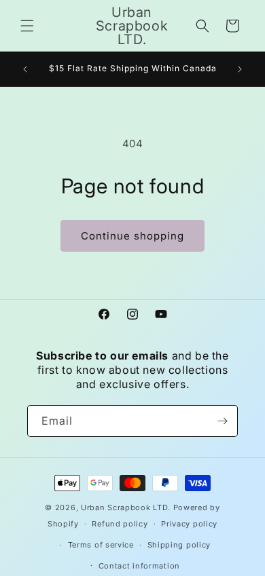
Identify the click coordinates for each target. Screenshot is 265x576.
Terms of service (101, 545)
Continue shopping (132, 235)
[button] (27, 26)
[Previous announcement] (25, 69)
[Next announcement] (240, 69)
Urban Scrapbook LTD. (126, 507)
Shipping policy (179, 545)
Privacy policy (189, 524)
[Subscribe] (222, 421)
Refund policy (119, 524)
